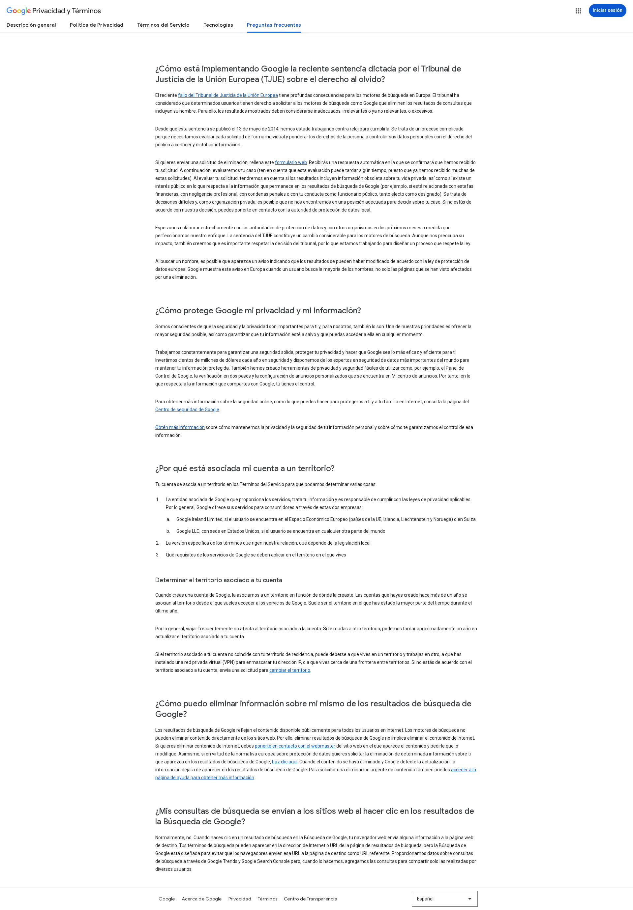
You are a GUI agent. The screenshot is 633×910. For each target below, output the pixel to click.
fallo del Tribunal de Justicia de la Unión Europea (228, 95)
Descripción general (31, 25)
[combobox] (445, 899)
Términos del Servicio (163, 25)
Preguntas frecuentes (274, 25)
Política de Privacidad (96, 25)
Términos (267, 899)
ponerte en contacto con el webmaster (295, 746)
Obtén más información (180, 427)
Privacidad (240, 899)
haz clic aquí (284, 761)
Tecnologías (218, 25)
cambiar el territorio (289, 670)
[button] (578, 10)
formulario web (291, 162)
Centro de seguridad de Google (187, 409)
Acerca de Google (202, 899)
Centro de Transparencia (310, 899)
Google (167, 899)
